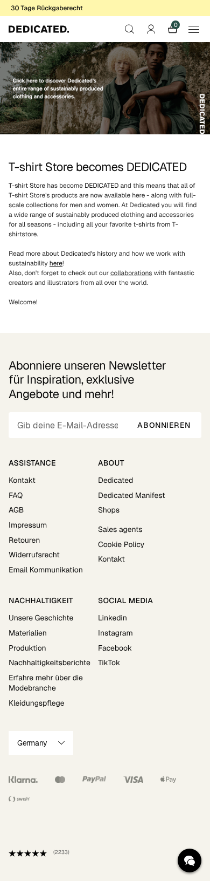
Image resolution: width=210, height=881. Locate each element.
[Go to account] (150, 29)
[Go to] (105, 88)
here (56, 263)
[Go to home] (39, 29)
